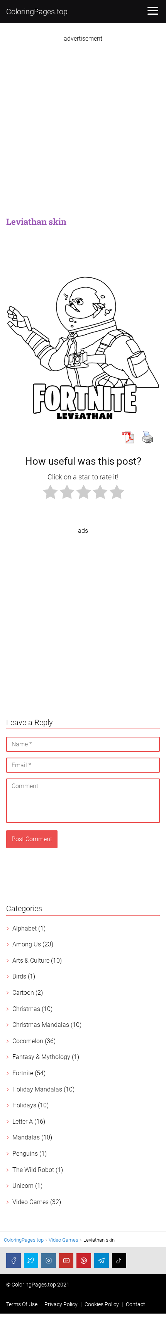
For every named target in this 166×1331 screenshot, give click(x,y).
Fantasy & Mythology (41, 1057)
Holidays (24, 1105)
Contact (135, 1304)
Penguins (25, 1153)
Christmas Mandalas (40, 1024)
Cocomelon (27, 1041)
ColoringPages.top (37, 11)
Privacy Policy (61, 1304)
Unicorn (23, 1185)
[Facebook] (13, 1260)
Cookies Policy (102, 1304)
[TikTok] (119, 1260)
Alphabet (24, 928)
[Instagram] (48, 1260)
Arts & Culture (30, 960)
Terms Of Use (21, 1304)
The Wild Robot (33, 1170)
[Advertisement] (83, 125)
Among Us (26, 944)
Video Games (30, 1202)
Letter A (22, 1121)
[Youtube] (66, 1260)
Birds (19, 976)
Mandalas (26, 1137)
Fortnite (22, 1073)
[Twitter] (31, 1260)
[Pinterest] (83, 1260)
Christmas (26, 1009)
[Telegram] (101, 1260)
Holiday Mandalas (37, 1089)
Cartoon (23, 992)
